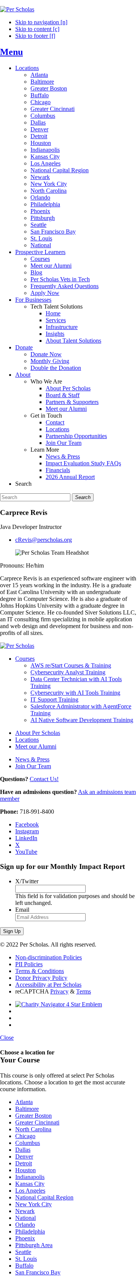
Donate (24, 347)
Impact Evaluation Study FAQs (83, 463)
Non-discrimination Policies (48, 957)
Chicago (40, 102)
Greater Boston (48, 88)
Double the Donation (55, 368)
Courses (40, 259)
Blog (36, 272)
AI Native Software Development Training (81, 720)
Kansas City (45, 156)
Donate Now (46, 354)
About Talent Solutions (73, 340)
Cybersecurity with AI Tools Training (75, 692)
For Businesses (33, 299)
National (40, 245)
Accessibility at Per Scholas (48, 984)
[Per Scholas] (17, 9)
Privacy (59, 991)
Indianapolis (45, 150)
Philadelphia (45, 204)
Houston (40, 143)
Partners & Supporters (72, 402)
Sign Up (12, 931)
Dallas (38, 122)
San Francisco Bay (53, 231)
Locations (27, 68)
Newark (40, 177)
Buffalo (39, 95)
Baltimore (42, 81)
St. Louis (41, 238)
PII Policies (29, 964)
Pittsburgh (42, 218)
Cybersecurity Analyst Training (67, 672)
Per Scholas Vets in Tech (60, 279)
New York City (48, 184)
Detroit (38, 136)
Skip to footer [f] (35, 36)
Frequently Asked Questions (64, 286)
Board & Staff (63, 395)
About (22, 374)
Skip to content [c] (37, 29)
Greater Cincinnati (52, 109)
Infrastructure (62, 327)
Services (56, 320)
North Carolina (48, 190)
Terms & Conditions (39, 971)
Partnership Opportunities (76, 436)
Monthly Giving (49, 361)
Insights (55, 334)
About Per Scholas (68, 388)
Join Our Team (63, 443)
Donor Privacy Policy (41, 978)
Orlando (40, 197)
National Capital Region (59, 170)
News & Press (63, 456)
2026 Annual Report (70, 477)
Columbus (42, 115)
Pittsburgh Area (34, 1245)
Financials (58, 470)
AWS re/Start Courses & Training (70, 665)
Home (53, 313)
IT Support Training (54, 699)
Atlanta (39, 75)
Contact (55, 422)
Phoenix (40, 211)
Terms (83, 991)
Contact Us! (44, 779)
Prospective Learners (40, 252)
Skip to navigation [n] (41, 22)
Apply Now (44, 293)
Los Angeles (45, 163)
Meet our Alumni (51, 265)
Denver (39, 129)
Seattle (38, 224)
